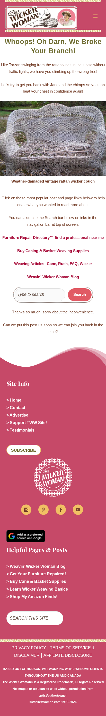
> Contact (15, 407)
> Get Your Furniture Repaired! (36, 574)
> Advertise (17, 415)
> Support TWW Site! (26, 422)
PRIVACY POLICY (29, 648)
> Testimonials (20, 430)
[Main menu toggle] (95, 16)
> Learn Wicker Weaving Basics (37, 589)
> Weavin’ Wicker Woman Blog (36, 566)
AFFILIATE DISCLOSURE (67, 655)
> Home (13, 400)
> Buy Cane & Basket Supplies (36, 581)
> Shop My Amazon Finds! (31, 596)
